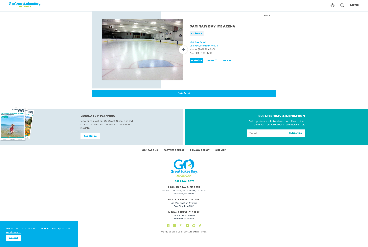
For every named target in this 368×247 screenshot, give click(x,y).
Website (196, 61)
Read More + (13, 232)
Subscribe (295, 133)
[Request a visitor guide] (17, 124)
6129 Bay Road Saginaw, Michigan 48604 (204, 44)
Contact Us (150, 150)
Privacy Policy (200, 150)
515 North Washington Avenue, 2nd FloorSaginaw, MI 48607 (184, 192)
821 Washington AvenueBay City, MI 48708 (184, 204)
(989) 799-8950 (207, 49)
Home (267, 15)
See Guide (90, 136)
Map (225, 61)
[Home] (30, 3)
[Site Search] (342, 5)
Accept (13, 238)
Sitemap (220, 150)
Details (182, 93)
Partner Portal (174, 150)
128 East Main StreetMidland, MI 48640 (184, 217)
